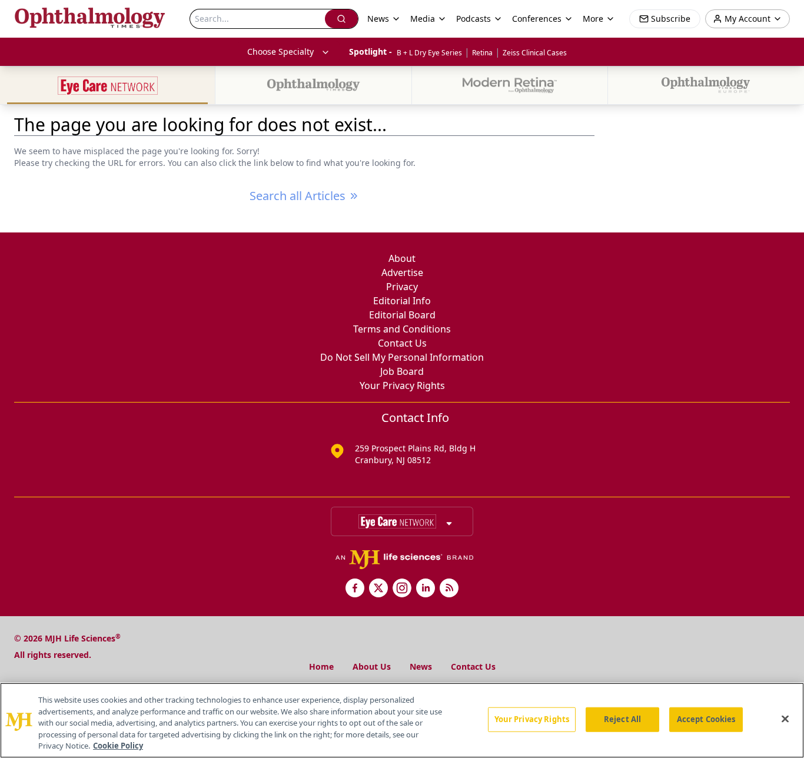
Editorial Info (402, 300)
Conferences (537, 18)
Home (321, 666)
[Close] (785, 719)
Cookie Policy (118, 745)
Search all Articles (297, 196)
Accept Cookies (706, 719)
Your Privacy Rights (402, 385)
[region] (402, 720)
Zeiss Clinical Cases (535, 53)
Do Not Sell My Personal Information (402, 357)
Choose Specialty (280, 51)
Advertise (402, 272)
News (421, 666)
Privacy (402, 286)
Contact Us (402, 343)
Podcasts (473, 18)
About (402, 258)
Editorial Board (402, 314)
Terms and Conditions (402, 329)
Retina (482, 53)
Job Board (402, 371)
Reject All (622, 719)
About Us (372, 666)
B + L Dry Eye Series (429, 53)
